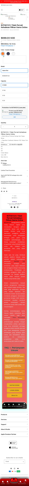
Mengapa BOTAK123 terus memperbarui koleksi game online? (13, 378)
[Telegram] (14, 207)
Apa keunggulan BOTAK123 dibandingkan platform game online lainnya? (13, 372)
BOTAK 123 (19, 261)
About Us (15, 395)
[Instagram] (18, 207)
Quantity (3, 122)
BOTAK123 (7, 222)
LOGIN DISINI (14, 390)
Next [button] (27, 1)
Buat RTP (20, 144)
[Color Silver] (13, 53)
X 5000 (4, 85)
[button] (14, 170)
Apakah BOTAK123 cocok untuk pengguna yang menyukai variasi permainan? (13, 366)
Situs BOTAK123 (19, 317)
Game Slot (5, 70)
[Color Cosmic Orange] (3, 54)
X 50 (3, 95)
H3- (19, 477)
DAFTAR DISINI (14, 385)
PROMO (3, 483)
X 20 (3, 100)
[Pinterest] (7, 192)
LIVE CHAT (25, 483)
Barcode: (11, 29)
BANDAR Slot (6, 76)
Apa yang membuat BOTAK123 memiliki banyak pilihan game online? (14, 356)
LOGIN (7, 483)
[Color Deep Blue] (8, 53)
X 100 (3, 90)
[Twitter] (4, 192)
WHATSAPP (21, 483)
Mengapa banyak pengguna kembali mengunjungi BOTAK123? (14, 361)
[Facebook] (2, 192)
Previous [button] (1, 1)
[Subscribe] (23, 462)
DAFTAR (14, 481)
